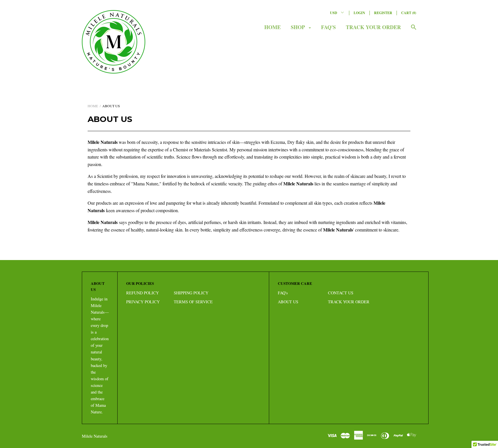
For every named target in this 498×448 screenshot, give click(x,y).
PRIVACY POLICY (143, 301)
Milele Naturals (94, 436)
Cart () (408, 12)
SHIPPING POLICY (191, 292)
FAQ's (328, 27)
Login (359, 12)
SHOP (298, 27)
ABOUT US (288, 301)
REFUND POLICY (142, 292)
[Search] (413, 30)
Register (383, 12)
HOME (272, 27)
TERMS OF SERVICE (193, 301)
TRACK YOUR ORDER (373, 27)
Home (93, 105)
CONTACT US (340, 292)
